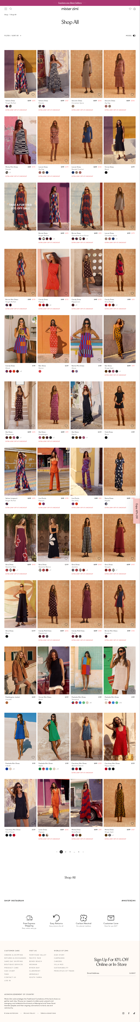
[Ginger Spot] (106, 371)
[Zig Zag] (106, 106)
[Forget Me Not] (7, 106)
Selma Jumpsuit (11, 499)
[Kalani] (76, 702)
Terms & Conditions (48, 1013)
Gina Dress (10, 566)
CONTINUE (99, 520)
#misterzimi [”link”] (129, 900)
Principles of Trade (64, 971)
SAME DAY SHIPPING (13, 961)
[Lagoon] (80, 702)
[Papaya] (40, 305)
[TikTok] (134, 1013)
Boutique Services (13, 964)
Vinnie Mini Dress (45, 698)
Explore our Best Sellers (70, 3)
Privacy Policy (29, 1013)
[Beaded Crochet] (47, 172)
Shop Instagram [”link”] (14, 900)
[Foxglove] (50, 238)
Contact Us (10, 977)
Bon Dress (42, 367)
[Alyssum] (47, 835)
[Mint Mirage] (83, 702)
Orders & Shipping (13, 955)
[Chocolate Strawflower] (47, 238)
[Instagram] (123, 1013)
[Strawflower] (43, 305)
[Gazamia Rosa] (7, 570)
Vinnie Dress (109, 168)
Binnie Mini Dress (11, 300)
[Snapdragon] (113, 371)
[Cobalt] (7, 769)
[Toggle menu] (6, 9)
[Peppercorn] (47, 305)
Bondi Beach (35, 961)
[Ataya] (7, 371)
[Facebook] (129, 1013)
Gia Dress (109, 367)
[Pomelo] (10, 106)
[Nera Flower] (80, 769)
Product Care (11, 968)
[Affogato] (76, 835)
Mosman (33, 964)
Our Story (59, 955)
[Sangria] (14, 570)
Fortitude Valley (37, 955)
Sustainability (61, 968)
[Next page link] (83, 852)
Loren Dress (43, 831)
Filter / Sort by (11, 36)
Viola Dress (109, 433)
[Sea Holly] (43, 503)
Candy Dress (43, 300)
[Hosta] (47, 636)
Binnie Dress (44, 234)
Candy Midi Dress (45, 632)
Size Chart (9, 971)
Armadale (34, 974)
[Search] (10, 9)
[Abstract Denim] (73, 769)
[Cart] (134, 9)
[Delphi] (76, 371)
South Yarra (35, 977)
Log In (7, 981)
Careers (58, 961)
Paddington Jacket (12, 698)
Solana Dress (10, 102)
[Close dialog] (136, 481)
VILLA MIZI (59, 964)
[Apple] (40, 769)
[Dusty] (43, 636)
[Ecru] (87, 702)
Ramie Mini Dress (78, 367)
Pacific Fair (35, 958)
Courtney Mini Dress (79, 764)
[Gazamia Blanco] (43, 238)
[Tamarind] (73, 702)
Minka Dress (76, 831)
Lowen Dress (43, 168)
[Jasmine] (73, 570)
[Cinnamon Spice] (73, 106)
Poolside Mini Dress (79, 698)
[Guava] (40, 371)
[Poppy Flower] (76, 769)
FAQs (6, 974)
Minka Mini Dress (11, 168)
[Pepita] (117, 371)
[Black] (106, 172)
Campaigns (59, 958)
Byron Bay (34, 968)
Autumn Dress (78, 102)
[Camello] (7, 702)
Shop (6, 15)
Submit (132, 973)
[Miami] (43, 835)
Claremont (34, 971)
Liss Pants (42, 499)
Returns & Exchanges (15, 958)
